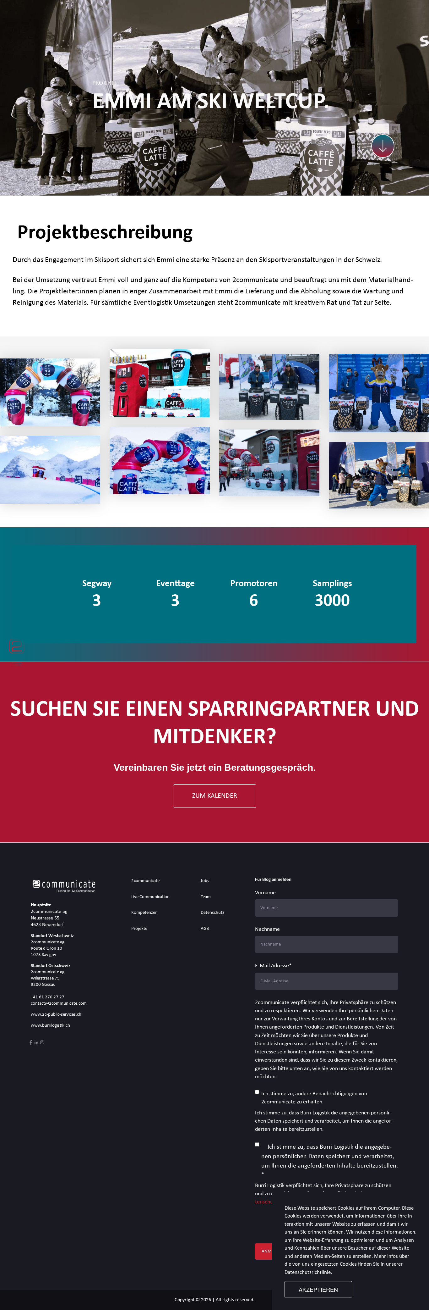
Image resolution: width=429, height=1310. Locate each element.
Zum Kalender (214, 796)
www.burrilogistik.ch (50, 1025)
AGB (205, 928)
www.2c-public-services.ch (56, 1014)
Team (206, 897)
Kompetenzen (144, 912)
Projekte (139, 928)
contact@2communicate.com (59, 1003)
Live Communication (150, 897)
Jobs (205, 881)
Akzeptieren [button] (318, 1289)
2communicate (145, 881)
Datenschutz (212, 912)
